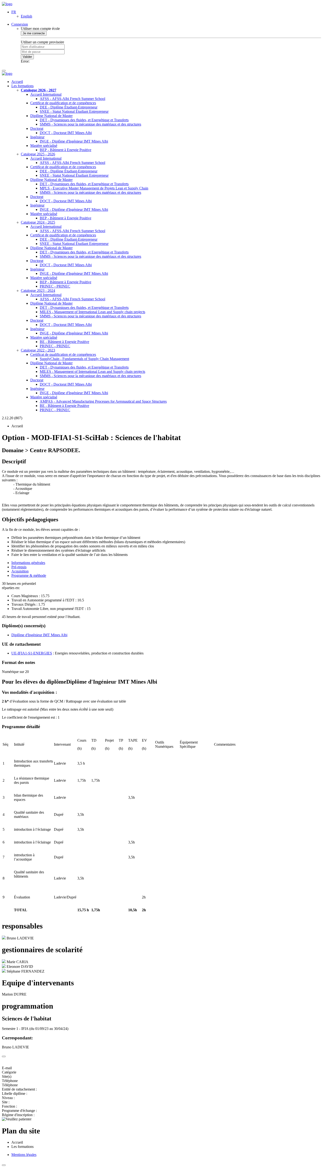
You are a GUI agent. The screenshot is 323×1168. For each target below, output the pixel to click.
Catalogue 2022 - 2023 (38, 350)
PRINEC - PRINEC (55, 286)
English (26, 16)
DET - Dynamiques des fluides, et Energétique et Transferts (84, 120)
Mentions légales (23, 1155)
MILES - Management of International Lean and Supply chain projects (92, 312)
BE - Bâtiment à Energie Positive (64, 342)
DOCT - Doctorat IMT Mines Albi (66, 133)
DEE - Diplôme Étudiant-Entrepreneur (68, 107)
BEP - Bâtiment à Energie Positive (65, 150)
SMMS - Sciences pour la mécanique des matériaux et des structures (90, 124)
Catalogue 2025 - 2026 (38, 154)
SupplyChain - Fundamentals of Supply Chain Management (84, 359)
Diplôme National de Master (51, 116)
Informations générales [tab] (28, 563)
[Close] (4, 1056)
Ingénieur (37, 137)
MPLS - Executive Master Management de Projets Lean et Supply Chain (94, 188)
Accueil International (45, 94)
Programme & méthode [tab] (28, 575)
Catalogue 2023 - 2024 (38, 291)
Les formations (22, 86)
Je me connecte (34, 33)
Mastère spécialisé (43, 146)
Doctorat (36, 128)
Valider (27, 57)
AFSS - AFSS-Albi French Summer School (72, 99)
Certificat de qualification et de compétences (63, 103)
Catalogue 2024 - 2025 (38, 222)
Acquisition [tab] (20, 571)
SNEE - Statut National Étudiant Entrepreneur (74, 111)
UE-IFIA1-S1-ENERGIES (31, 653)
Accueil (17, 82)
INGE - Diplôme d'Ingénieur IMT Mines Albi (74, 141)
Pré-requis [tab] (18, 567)
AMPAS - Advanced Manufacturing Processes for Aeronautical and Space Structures (103, 401)
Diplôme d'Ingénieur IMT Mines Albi (39, 635)
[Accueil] (7, 4)
